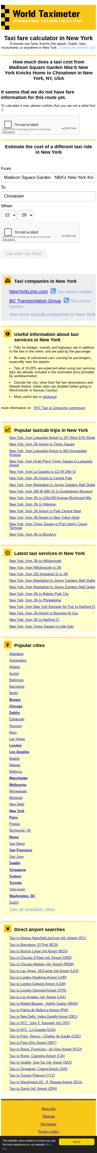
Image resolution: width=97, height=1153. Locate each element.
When (6, 205)
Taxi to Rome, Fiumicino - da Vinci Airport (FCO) (45, 1049)
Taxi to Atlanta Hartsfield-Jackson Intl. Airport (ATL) (47, 938)
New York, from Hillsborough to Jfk (35, 568)
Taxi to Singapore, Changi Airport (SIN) (38, 1069)
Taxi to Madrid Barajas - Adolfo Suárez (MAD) (43, 1004)
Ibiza (13, 732)
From (6, 168)
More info (49, 1109)
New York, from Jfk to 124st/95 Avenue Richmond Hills (50, 498)
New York (16, 811)
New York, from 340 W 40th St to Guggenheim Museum (51, 491)
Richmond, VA (20, 830)
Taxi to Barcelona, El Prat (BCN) (33, 945)
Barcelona (16, 686)
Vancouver (17, 889)
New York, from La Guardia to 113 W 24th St (42, 472)
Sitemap (48, 1116)
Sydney (15, 876)
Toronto (15, 883)
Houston (15, 726)
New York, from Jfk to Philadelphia (35, 600)
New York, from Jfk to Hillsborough (35, 561)
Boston (15, 700)
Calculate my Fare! (23, 253)
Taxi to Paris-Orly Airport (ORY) (32, 1043)
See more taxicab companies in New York (52, 314)
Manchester (18, 778)
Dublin (14, 713)
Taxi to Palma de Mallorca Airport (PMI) (38, 1010)
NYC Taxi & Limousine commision (59, 408)
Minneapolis (18, 791)
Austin (14, 674)
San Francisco (20, 850)
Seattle (14, 863)
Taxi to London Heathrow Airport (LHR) (37, 977)
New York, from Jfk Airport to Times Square (41, 444)
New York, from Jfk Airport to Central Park (40, 478)
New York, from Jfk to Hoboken (32, 504)
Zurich (14, 902)
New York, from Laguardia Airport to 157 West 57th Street (52, 438)
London (15, 745)
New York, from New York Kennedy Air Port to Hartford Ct (52, 607)
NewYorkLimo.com (28, 291)
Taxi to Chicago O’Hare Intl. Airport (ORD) (40, 958)
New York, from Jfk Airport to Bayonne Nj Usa (43, 613)
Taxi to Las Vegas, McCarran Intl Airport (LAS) (44, 971)
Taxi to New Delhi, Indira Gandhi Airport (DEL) (43, 1016)
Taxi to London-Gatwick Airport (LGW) (37, 984)
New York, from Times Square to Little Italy (41, 626)
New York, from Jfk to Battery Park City (39, 594)
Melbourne (17, 785)
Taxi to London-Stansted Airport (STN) (37, 990)
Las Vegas (17, 739)
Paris (13, 817)
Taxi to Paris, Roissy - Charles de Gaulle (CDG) (45, 1036)
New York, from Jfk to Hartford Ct (34, 620)
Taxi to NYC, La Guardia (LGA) (32, 1030)
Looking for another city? (77, 48)
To (3, 187)
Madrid (14, 759)
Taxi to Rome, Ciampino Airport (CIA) (37, 1056)
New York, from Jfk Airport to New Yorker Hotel (44, 517)
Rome (14, 837)
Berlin (13, 693)
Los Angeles (19, 752)
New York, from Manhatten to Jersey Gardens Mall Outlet (52, 485)
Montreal (15, 798)
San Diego (17, 844)
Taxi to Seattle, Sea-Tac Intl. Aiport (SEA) (40, 1062)
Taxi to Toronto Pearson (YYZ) (32, 1075)
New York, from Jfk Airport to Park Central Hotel (45, 511)
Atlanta (14, 667)
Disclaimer (48, 1124)
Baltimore (16, 680)
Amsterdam (18, 660)
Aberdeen (16, 654)
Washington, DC (22, 896)
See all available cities (32, 909)
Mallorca (15, 772)
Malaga (14, 765)
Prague (14, 824)
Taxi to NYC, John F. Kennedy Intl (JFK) (39, 1023)
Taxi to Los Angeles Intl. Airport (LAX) (37, 997)
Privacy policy (48, 1132)
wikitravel (50, 397)
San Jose (16, 857)
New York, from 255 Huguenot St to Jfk (38, 574)
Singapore (17, 870)
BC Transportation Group (35, 301)
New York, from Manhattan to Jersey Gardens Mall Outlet (52, 587)
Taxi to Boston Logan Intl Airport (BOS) (38, 951)
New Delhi (16, 804)
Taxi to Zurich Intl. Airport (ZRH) (33, 1089)
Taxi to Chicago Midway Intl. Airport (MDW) (41, 964)
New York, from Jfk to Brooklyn (32, 534)
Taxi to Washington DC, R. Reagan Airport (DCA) (45, 1082)
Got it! (76, 1142)
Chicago (16, 706)
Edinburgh (16, 719)
